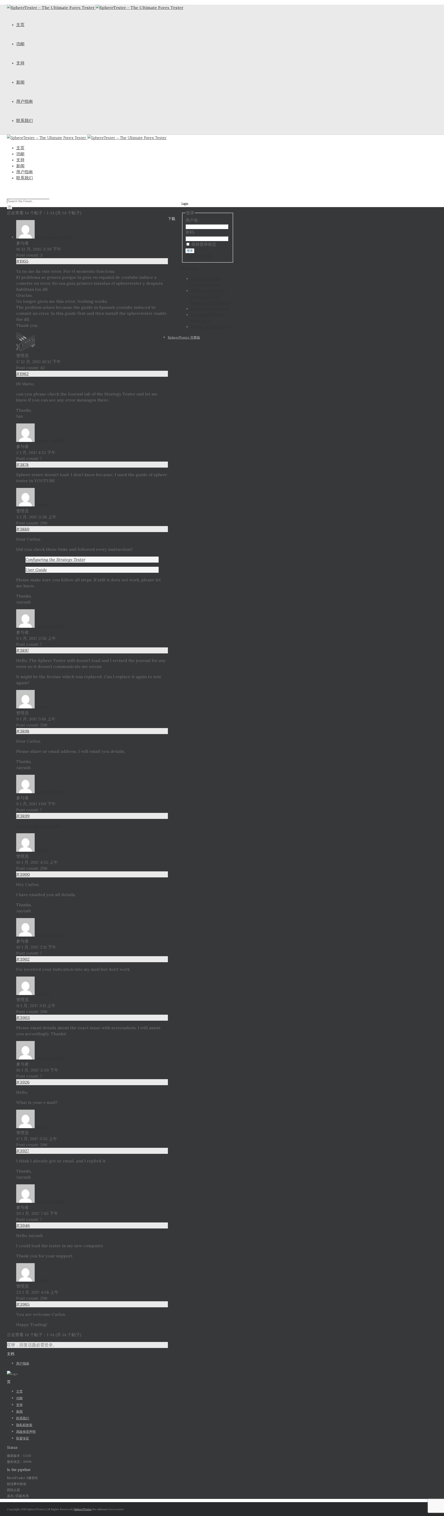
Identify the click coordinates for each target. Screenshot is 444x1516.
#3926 (23, 1082)
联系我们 (24, 120)
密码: (190, 232)
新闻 (20, 82)
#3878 (22, 464)
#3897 (22, 650)
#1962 (22, 373)
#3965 (23, 1304)
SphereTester (83, 1509)
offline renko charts (210, 326)
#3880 (22, 529)
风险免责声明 (26, 1432)
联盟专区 (22, 1438)
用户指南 (24, 101)
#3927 (22, 1150)
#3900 (23, 874)
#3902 (23, 959)
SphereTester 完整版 (184, 337)
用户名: (192, 220)
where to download (210, 308)
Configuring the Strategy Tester (55, 559)
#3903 (23, 1017)
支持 (20, 63)
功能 (20, 43)
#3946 (23, 1225)
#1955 (22, 261)
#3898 (22, 731)
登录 (190, 250)
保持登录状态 (203, 244)
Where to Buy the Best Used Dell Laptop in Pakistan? (210, 296)
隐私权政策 (24, 1425)
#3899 (23, 815)
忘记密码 (203, 256)
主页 (20, 24)
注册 (189, 256)
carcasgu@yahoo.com (38, 826)
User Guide (36, 569)
